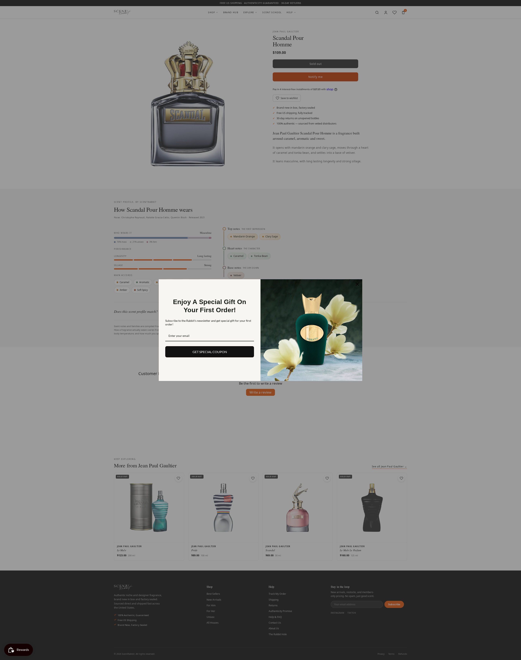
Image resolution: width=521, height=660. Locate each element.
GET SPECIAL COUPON (210, 352)
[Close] (357, 284)
